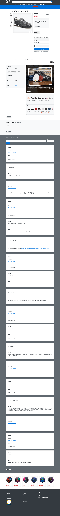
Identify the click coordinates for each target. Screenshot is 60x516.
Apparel (32, 4)
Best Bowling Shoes (9, 498)
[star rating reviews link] (47, 13)
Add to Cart (41, 49)
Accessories (23, 4)
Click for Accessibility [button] (25, 502)
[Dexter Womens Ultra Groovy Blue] (46, 98)
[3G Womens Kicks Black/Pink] (42, 98)
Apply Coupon (35, 6)
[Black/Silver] (35, 32)
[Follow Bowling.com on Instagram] (41, 492)
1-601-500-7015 (25, 493)
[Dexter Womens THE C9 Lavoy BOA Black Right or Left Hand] (32, 98)
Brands (35, 4)
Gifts (29, 4)
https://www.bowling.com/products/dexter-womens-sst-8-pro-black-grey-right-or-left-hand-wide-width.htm (35, 248)
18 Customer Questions (18, 122)
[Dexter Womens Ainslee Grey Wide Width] (53, 98)
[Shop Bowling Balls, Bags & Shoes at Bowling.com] (8, 1)
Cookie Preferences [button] (25, 501)
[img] (45, 497)
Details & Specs (38, 26)
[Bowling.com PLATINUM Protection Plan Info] (36, 40)
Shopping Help (8, 493)
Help (44, 4)
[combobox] (31, 2)
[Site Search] (51, 1)
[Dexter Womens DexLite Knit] (35, 98)
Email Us (24, 494)
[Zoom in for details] (31, 14)
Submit (8, 143)
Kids (26, 4)
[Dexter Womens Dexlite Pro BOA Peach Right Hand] (28, 98)
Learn (41, 4)
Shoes (18, 4)
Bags (20, 4)
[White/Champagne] (38, 32)
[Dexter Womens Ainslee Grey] (49, 98)
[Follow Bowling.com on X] (40, 492)
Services (7, 494)
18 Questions (47, 15)
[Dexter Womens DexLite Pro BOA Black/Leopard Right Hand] (39, 98)
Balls (15, 4)
